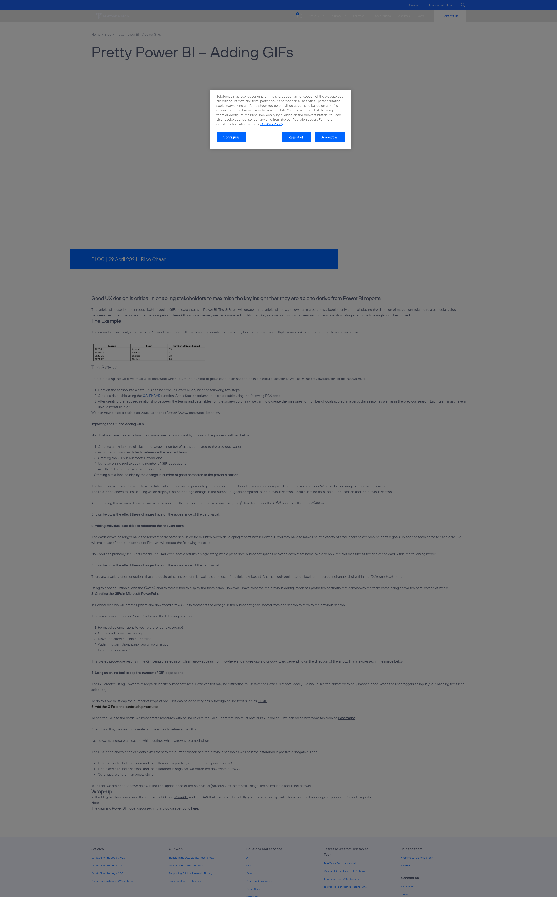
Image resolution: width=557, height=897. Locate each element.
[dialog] (280, 119)
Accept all (330, 137)
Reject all (296, 137)
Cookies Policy (271, 124)
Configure (231, 137)
